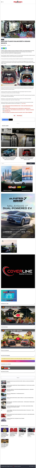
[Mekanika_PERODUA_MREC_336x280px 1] (9, 252)
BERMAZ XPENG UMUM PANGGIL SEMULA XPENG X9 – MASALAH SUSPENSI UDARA (20, 397)
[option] (18, 137)
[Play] (2, 324)
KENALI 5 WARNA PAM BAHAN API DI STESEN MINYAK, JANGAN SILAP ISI (17, 108)
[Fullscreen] (33, 324)
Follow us (18, 361)
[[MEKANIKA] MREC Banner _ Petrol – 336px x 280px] (17, 191)
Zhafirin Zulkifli (4, 45)
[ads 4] (9, 301)
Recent (18, 377)
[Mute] (32, 324)
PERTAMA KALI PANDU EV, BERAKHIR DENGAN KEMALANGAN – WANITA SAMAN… (13, 434)
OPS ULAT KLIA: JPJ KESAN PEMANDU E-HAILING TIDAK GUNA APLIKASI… (31, 434)
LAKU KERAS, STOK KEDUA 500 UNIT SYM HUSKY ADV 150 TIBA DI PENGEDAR (18, 112)
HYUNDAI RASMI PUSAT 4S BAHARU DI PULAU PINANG (15, 418)
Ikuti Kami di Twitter (5, 371)
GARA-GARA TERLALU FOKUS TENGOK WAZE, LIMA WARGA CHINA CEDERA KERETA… (4, 445)
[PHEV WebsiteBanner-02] (18, 237)
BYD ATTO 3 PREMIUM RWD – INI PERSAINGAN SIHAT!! (15, 393)
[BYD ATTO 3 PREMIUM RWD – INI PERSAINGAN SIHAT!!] (3, 395)
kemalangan (19, 115)
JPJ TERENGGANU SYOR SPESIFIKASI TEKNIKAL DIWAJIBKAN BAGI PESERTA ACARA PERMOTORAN (4, 434)
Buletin (3, 39)
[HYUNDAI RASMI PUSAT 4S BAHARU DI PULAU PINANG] (3, 419)
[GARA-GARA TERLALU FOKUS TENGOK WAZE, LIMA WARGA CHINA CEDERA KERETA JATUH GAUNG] (4, 441)
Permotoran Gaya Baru (17, 466)
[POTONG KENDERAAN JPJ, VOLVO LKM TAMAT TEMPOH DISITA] (22, 430)
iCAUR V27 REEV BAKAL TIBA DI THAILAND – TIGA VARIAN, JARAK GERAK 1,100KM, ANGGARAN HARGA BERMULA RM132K (11, 138)
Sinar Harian (24, 103)
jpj (14, 115)
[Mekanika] (18, 2)
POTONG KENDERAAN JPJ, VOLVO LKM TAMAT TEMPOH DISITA (22, 434)
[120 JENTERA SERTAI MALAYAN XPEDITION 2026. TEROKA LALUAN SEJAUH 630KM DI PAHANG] (3, 382)
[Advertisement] (18, 13)
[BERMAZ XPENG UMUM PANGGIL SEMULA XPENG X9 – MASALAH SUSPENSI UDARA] (3, 399)
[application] (18, 315)
